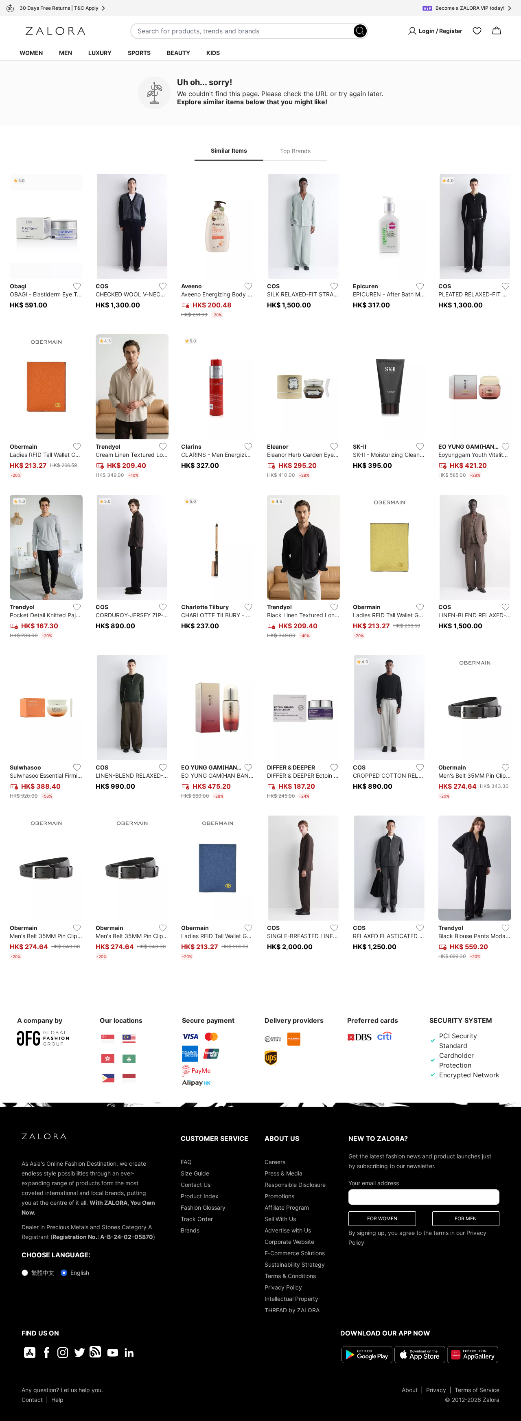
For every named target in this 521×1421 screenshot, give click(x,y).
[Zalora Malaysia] (129, 1039)
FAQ (186, 1161)
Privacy (436, 1389)
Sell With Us (280, 1218)
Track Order (197, 1218)
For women (382, 1218)
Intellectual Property (291, 1298)
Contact (32, 1399)
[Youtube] (112, 1352)
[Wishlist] (477, 31)
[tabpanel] (260, 568)
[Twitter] (79, 1352)
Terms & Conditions (290, 1275)
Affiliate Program (287, 1207)
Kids (213, 52)
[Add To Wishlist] (77, 286)
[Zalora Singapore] (108, 1039)
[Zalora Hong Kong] (108, 1058)
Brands (190, 1230)
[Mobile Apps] (30, 1352)
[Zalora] (55, 31)
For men (466, 1218)
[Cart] (496, 31)
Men (65, 52)
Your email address (373, 1183)
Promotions (279, 1196)
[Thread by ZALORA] (96, 1352)
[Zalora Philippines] (108, 1078)
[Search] (360, 30)
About (410, 1389)
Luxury (100, 52)
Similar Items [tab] (229, 150)
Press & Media (283, 1173)
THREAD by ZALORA (292, 1310)
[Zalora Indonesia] (129, 1078)
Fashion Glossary (203, 1207)
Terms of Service (477, 1389)
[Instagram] (63, 1352)
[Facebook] (46, 1352)
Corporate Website (289, 1241)
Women (31, 52)
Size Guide (195, 1173)
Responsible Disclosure (295, 1184)
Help (57, 1399)
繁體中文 (42, 1272)
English (79, 1272)
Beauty (178, 52)
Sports (139, 52)
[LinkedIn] (129, 1352)
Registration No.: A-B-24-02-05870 (103, 1236)
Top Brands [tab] (295, 150)
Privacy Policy (283, 1287)
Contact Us (195, 1184)
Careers (275, 1161)
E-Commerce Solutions (295, 1253)
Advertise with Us (288, 1230)
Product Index (200, 1196)
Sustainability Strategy (295, 1264)
